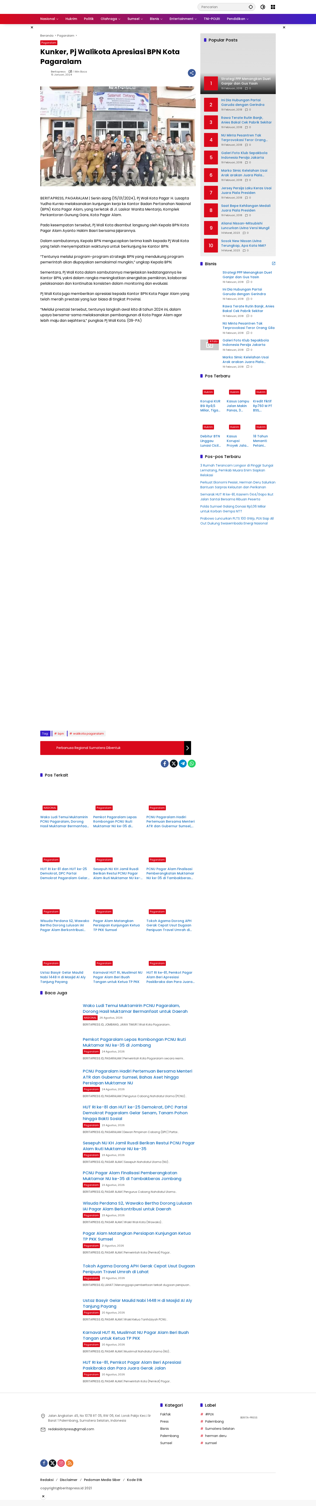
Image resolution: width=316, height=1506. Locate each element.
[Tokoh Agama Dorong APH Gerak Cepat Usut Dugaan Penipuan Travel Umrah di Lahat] (171, 900)
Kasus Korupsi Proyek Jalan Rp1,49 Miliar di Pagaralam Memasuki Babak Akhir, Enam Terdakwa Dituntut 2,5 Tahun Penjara (237, 441)
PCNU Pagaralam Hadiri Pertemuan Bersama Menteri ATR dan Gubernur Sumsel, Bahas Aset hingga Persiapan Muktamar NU (170, 822)
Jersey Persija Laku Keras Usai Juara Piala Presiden (246, 190)
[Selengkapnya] (274, 263)
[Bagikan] (192, 73)
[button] (250, 7)
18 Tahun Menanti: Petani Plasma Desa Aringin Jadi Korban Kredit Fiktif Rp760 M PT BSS (264, 441)
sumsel (211, 1443)
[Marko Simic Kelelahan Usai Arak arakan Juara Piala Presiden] (209, 362)
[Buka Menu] (273, 7)
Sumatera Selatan (220, 1428)
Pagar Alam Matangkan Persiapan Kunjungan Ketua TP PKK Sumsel (116, 925)
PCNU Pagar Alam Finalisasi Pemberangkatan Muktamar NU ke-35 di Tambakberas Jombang (170, 874)
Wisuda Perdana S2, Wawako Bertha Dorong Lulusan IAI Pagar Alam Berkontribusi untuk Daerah (64, 925)
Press (164, 1421)
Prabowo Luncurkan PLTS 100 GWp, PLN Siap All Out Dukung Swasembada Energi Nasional (237, 521)
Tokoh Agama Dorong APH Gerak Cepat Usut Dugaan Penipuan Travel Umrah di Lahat (169, 925)
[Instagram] (61, 1463)
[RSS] (69, 1463)
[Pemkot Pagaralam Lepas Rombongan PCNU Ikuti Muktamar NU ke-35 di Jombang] (118, 797)
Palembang (169, 1435)
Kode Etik (134, 1480)
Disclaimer (68, 1480)
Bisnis (164, 1428)
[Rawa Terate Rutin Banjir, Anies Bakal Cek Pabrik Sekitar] (209, 311)
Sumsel (166, 1443)
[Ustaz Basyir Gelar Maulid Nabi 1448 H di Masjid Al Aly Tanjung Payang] (65, 952)
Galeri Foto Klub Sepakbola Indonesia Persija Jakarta (244, 155)
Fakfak (165, 1414)
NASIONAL (50, 808)
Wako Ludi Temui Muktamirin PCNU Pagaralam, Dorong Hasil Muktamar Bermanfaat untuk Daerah (64, 822)
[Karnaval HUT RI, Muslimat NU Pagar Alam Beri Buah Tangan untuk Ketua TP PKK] (118, 952)
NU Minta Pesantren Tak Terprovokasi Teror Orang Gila (243, 137)
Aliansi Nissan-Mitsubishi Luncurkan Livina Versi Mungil (245, 225)
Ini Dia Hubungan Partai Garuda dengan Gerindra (242, 102)
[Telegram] (183, 763)
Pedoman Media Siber (102, 1480)
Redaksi (46, 1480)
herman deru (215, 1435)
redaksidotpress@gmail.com (71, 1429)
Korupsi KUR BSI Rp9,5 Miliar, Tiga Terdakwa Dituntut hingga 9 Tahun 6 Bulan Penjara (210, 406)
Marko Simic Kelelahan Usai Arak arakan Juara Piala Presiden (244, 172)
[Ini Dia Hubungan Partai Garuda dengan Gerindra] (209, 294)
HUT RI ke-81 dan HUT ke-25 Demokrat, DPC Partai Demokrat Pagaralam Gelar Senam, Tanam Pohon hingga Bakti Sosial (63, 874)
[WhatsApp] (192, 763)
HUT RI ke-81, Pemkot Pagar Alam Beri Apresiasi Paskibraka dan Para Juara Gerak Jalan (169, 977)
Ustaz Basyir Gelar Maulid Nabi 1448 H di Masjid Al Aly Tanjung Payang (63, 977)
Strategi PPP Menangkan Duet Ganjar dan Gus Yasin (247, 274)
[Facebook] (165, 763)
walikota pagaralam (88, 733)
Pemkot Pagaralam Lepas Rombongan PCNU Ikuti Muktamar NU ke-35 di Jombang (115, 822)
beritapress (58, 71)
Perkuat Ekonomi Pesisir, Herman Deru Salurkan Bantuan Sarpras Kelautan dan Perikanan (238, 485)
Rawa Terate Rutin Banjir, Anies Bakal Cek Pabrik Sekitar (246, 120)
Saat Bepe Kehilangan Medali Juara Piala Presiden (245, 208)
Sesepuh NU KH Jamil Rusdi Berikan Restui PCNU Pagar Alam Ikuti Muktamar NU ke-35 (116, 874)
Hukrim (208, 392)
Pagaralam (48, 42)
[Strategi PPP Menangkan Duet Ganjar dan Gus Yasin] (209, 277)
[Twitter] (174, 763)
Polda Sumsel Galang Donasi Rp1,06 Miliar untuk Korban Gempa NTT (233, 509)
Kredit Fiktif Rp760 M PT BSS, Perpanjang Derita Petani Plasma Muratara (264, 406)
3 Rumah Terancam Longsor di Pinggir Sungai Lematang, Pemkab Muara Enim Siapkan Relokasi (236, 470)
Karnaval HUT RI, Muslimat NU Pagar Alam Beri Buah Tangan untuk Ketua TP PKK (118, 977)
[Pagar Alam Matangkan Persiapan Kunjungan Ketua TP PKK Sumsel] (118, 900)
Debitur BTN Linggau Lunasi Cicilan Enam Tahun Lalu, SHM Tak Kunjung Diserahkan (211, 441)
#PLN (209, 1414)
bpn (61, 733)
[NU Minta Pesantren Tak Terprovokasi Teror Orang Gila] (209, 327)
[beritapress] (64, 6)
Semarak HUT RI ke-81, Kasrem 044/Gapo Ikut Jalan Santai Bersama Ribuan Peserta (236, 497)
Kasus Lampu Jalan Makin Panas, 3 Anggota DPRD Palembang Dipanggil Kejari (238, 406)
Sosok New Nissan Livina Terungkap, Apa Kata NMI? (243, 243)
